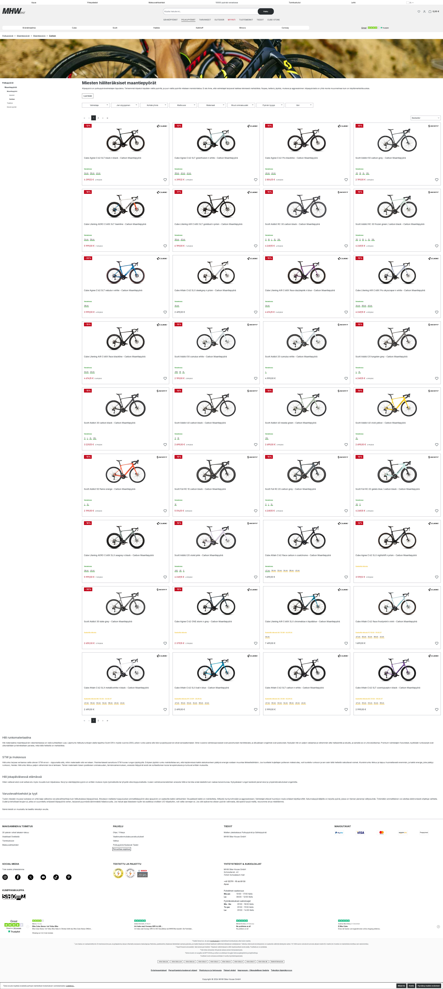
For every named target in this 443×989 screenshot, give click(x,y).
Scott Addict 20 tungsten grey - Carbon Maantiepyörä (381, 356)
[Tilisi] (424, 11)
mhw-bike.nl (238, 961)
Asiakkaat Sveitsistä (10, 836)
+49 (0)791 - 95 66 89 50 (234, 881)
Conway (285, 28)
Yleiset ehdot (229, 970)
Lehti (353, 2)
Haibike (156, 28)
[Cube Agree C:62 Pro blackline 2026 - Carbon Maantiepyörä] (306, 140)
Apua (33, 2)
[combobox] (212, 11)
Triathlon (10, 103)
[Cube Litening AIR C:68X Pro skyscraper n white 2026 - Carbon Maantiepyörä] (397, 272)
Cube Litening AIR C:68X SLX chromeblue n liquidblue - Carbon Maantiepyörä (302, 621)
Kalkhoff (199, 28)
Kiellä (411, 986)
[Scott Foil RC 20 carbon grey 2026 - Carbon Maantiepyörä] (306, 471)
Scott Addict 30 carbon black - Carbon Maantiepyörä (109, 423)
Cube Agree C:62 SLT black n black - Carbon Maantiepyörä (112, 158)
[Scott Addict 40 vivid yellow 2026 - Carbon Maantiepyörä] (397, 405)
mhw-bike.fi (250, 961)
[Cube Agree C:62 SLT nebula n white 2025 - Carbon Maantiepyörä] (125, 272)
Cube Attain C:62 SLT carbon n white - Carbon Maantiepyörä (294, 687)
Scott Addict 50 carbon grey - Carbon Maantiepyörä (381, 158)
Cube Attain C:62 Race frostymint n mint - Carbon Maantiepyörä (386, 621)
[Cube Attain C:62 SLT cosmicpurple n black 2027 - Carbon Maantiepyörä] (397, 670)
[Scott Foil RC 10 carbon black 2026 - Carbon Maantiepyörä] (216, 471)
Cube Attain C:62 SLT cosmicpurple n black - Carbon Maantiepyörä (388, 687)
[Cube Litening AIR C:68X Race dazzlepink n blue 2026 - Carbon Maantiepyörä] (306, 272)
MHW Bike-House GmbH (235, 836)
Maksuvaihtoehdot (157, 2)
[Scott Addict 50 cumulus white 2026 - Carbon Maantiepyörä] (216, 338)
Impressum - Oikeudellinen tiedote (253, 970)
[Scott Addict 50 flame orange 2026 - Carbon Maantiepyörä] (125, 471)
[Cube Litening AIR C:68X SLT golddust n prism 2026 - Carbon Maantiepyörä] (216, 206)
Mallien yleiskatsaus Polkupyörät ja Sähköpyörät (245, 832)
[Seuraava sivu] (102, 117)
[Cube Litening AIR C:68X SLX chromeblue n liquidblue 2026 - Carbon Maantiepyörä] (306, 603)
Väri (297, 105)
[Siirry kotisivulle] (13, 11)
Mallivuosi (181, 105)
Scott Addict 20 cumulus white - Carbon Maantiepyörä (291, 356)
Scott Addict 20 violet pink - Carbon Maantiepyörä (199, 555)
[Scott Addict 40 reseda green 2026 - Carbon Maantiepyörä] (306, 405)
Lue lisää (88, 96)
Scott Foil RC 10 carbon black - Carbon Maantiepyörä (200, 489)
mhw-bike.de (163, 961)
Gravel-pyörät (11, 107)
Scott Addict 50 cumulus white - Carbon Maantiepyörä (201, 356)
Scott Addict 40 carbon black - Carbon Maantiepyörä (200, 423)
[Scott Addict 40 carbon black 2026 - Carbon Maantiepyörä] (216, 405)
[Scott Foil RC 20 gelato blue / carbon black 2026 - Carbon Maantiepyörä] (397, 471)
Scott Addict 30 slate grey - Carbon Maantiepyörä (108, 621)
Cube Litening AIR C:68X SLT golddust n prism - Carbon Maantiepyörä (208, 224)
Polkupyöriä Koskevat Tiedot (125, 845)
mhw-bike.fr (202, 961)
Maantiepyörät (11, 87)
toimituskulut (214, 941)
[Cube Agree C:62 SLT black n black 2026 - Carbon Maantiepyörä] (125, 140)
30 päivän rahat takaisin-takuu (15, 832)
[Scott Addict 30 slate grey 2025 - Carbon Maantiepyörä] (125, 603)
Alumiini (11, 95)
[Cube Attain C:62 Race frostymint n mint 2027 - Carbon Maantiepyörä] (397, 603)
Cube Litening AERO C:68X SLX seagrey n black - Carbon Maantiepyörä (119, 555)
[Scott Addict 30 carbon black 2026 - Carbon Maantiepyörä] (125, 405)
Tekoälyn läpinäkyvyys (281, 970)
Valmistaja (94, 105)
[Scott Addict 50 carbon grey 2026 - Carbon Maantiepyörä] (397, 140)
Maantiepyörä (12, 91)
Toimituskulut (294, 2)
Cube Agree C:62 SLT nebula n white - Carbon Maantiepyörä (113, 290)
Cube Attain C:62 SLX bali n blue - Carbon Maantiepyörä (202, 687)
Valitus (116, 841)
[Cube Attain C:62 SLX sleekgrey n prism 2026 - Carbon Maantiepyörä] (216, 272)
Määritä (401, 986)
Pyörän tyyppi (269, 105)
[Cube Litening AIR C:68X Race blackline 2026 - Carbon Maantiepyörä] (125, 338)
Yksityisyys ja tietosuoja (210, 970)
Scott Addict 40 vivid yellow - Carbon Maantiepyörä (381, 423)
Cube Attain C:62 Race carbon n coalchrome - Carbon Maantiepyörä (298, 555)
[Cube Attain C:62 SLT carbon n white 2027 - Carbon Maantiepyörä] (306, 670)
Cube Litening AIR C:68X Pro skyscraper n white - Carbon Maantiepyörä (390, 290)
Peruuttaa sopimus (121, 849)
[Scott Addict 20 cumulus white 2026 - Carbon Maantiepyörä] (306, 338)
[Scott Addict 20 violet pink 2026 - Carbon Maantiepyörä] (216, 537)
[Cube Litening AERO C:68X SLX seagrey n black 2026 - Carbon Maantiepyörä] (125, 537)
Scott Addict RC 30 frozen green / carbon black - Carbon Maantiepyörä (390, 224)
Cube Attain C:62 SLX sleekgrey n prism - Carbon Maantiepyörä (205, 290)
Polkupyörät (7, 83)
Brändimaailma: (29, 28)
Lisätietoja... (70, 986)
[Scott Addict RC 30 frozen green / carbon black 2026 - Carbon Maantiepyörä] (397, 206)
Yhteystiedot (92, 2)
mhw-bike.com (177, 961)
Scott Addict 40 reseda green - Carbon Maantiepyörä (290, 423)
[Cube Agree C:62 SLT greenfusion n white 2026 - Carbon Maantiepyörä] (216, 140)
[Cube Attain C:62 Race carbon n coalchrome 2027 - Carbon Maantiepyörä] (306, 537)
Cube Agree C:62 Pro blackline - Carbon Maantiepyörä (291, 158)
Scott (115, 28)
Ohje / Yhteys (119, 832)
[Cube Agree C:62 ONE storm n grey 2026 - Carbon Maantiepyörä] (216, 603)
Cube (74, 28)
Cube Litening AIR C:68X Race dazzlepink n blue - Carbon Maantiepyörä (300, 290)
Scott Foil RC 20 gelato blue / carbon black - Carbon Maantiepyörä (388, 489)
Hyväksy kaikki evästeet (429, 986)
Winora (242, 28)
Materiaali (210, 105)
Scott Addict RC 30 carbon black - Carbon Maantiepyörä (292, 224)
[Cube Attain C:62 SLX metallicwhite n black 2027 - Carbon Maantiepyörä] (125, 670)
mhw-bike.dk (262, 961)
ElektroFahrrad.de (277, 961)
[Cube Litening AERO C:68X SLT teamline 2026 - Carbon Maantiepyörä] (125, 206)
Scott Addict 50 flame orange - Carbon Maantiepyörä (109, 489)
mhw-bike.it (214, 961)
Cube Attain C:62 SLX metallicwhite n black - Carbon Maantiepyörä (116, 687)
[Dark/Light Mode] (425, 3)
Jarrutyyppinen (123, 105)
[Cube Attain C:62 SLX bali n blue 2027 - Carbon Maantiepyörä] (216, 670)
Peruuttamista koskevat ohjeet (183, 970)
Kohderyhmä (152, 105)
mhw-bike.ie (226, 961)
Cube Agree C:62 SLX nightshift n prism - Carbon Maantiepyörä (386, 555)
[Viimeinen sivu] (107, 117)
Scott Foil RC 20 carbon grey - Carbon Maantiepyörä (290, 489)
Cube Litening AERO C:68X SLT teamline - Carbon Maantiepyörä (115, 224)
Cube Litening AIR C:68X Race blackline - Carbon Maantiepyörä (114, 356)
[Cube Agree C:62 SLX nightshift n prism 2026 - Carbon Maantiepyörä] (397, 537)
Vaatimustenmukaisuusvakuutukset (128, 836)
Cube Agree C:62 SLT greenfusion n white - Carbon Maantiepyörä (206, 158)
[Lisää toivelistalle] (165, 179)
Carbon (12, 99)
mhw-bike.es (190, 961)
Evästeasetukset (159, 970)
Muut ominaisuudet (239, 105)
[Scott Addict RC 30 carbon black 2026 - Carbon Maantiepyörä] (306, 206)
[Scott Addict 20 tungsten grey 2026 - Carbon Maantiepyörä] (397, 338)
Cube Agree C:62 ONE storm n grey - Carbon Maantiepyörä (203, 621)
